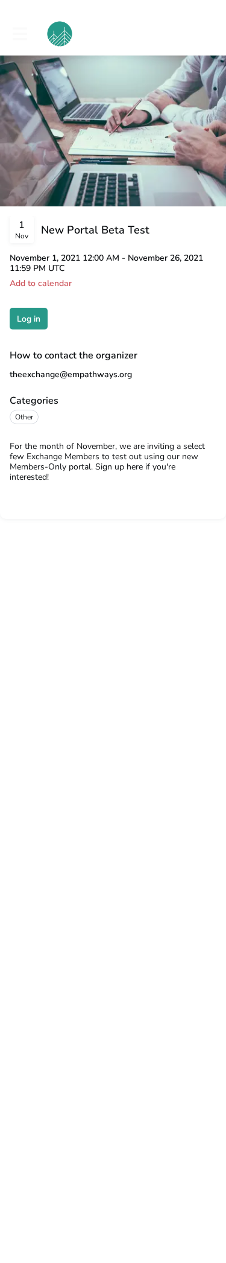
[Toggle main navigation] (19, 34)
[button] (41, 283)
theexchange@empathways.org (71, 374)
